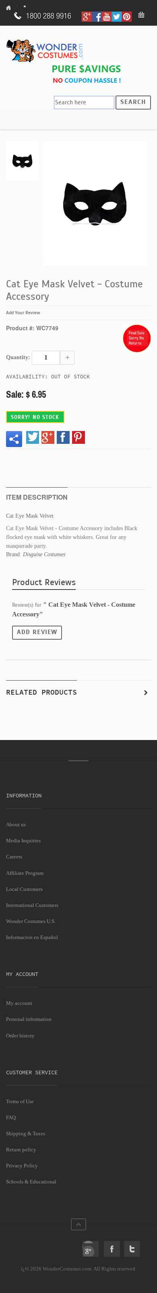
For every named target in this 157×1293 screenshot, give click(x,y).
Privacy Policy (22, 1166)
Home (11, 7)
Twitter (132, 1249)
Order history (20, 1036)
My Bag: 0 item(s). (142, 15)
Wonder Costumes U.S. (31, 921)
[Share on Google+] (47, 437)
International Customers (32, 905)
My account (19, 1003)
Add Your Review (23, 312)
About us (16, 824)
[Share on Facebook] (63, 437)
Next (145, 693)
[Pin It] (78, 437)
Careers (14, 857)
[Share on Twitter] (32, 437)
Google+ (91, 1249)
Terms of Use (20, 1101)
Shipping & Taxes (25, 1133)
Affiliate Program (24, 873)
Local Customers (24, 889)
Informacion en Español (32, 937)
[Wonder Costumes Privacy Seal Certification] (39, 1244)
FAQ (11, 1117)
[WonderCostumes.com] (46, 51)
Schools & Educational (31, 1182)
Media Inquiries (23, 841)
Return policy (21, 1150)
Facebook (112, 1249)
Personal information (29, 1019)
